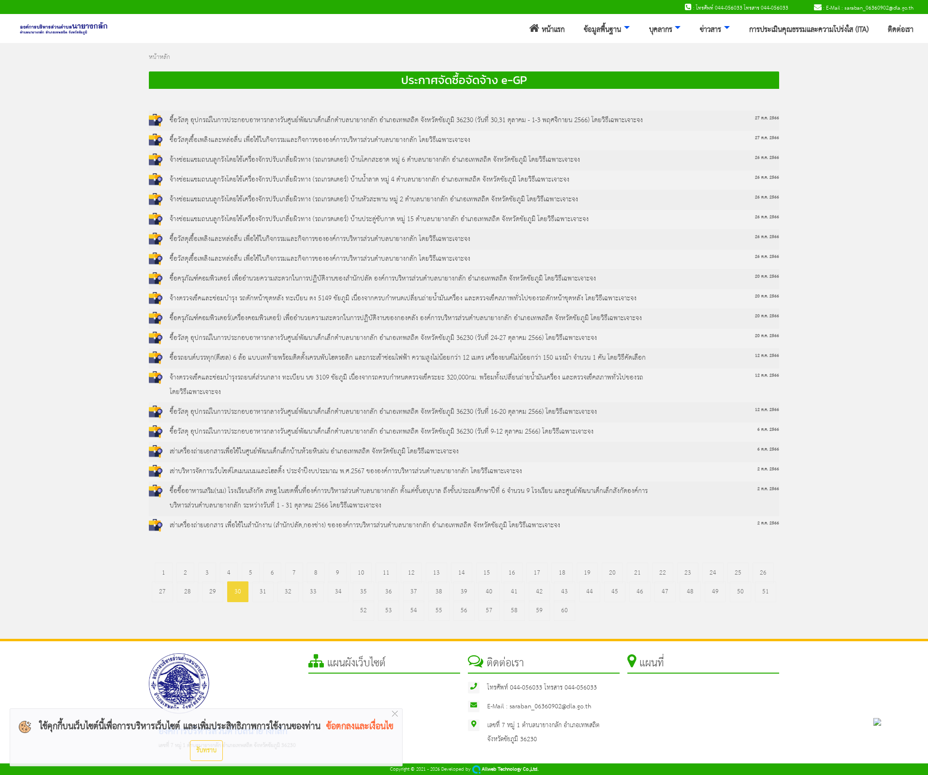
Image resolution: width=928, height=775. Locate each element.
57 (489, 611)
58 (514, 611)
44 (589, 592)
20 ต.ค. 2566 (767, 276)
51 (765, 592)
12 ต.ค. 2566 (767, 356)
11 (386, 573)
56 (464, 611)
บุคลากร (660, 30)
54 (413, 611)
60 (564, 611)
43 (564, 592)
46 (640, 592)
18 (562, 573)
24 (713, 573)
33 (313, 592)
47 (665, 592)
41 (514, 592)
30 (237, 592)
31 (263, 592)
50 (740, 592)
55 (438, 611)
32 (288, 592)
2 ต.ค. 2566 (768, 469)
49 (715, 592)
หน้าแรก (552, 30)
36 (388, 592)
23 (687, 573)
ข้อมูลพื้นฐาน (602, 30)
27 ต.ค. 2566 (767, 118)
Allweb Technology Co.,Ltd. (509, 769)
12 (411, 573)
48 (690, 592)
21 (637, 573)
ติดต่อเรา (901, 30)
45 (614, 592)
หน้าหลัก (159, 57)
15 (486, 573)
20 (612, 573)
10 (361, 573)
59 (539, 611)
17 (537, 573)
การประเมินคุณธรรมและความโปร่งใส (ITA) (809, 30)
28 (187, 592)
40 (489, 592)
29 (212, 592)
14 (461, 573)
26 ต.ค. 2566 (767, 158)
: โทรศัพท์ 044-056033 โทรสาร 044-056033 (740, 8)
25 (738, 573)
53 (388, 611)
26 (763, 573)
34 (338, 592)
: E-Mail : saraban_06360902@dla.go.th (868, 8)
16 (511, 573)
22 (662, 573)
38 (438, 592)
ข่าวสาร (710, 30)
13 (436, 573)
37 (413, 592)
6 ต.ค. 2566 (768, 429)
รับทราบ (206, 750)
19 (587, 573)
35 (363, 592)
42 (539, 592)
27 (162, 592)
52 (363, 611)
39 (464, 592)
